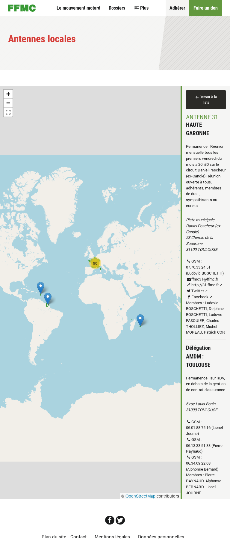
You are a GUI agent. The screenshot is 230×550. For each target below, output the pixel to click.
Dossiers (117, 8)
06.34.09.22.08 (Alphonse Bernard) (202, 466)
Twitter (197, 290)
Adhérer (177, 8)
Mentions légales (112, 537)
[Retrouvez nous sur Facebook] (109, 520)
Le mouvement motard (78, 8)
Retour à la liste (208, 99)
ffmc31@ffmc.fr (204, 279)
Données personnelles (161, 537)
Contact (78, 537)
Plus (144, 8)
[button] (140, 320)
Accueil (22, 8)
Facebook (199, 296)
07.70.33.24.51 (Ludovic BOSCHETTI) (205, 270)
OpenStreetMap (140, 496)
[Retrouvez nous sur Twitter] (120, 520)
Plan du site (54, 537)
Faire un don (205, 8)
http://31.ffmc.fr (205, 284)
